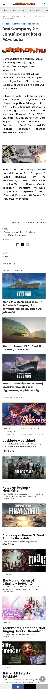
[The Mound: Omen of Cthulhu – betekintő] (24, 560)
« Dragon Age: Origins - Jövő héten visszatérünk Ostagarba (19, 234)
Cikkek (13, 10)
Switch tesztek (9, 432)
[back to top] (42, 679)
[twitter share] (22, 244)
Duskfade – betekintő (18, 441)
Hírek (5, 10)
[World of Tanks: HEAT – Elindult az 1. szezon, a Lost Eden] (24, 330)
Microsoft (28, 17)
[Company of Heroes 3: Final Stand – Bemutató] (24, 515)
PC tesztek (13, 428)
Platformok (32, 10)
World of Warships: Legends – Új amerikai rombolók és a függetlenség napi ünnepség (22, 387)
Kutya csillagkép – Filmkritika (16, 489)
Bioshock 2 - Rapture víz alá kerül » (29, 222)
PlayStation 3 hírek (18, 24)
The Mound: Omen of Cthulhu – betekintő (18, 582)
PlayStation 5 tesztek (29, 428)
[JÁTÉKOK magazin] (24, 4)
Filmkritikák (7, 482)
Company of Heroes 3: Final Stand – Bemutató (23, 536)
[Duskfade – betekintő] (24, 414)
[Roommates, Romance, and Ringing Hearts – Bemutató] (24, 608)
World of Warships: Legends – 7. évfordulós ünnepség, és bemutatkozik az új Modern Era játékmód (22, 307)
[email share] (27, 244)
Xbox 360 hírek (8, 19)
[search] (44, 3)
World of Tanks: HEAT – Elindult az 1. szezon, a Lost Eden (23, 347)
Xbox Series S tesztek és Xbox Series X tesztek (22, 435)
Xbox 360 (38, 17)
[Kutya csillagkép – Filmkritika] (24, 467)
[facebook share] (17, 244)
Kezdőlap (5, 17)
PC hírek (5, 24)
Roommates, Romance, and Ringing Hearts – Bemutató (23, 629)
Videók (22, 10)
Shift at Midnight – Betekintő (16, 675)
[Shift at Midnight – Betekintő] (24, 653)
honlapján (31, 169)
